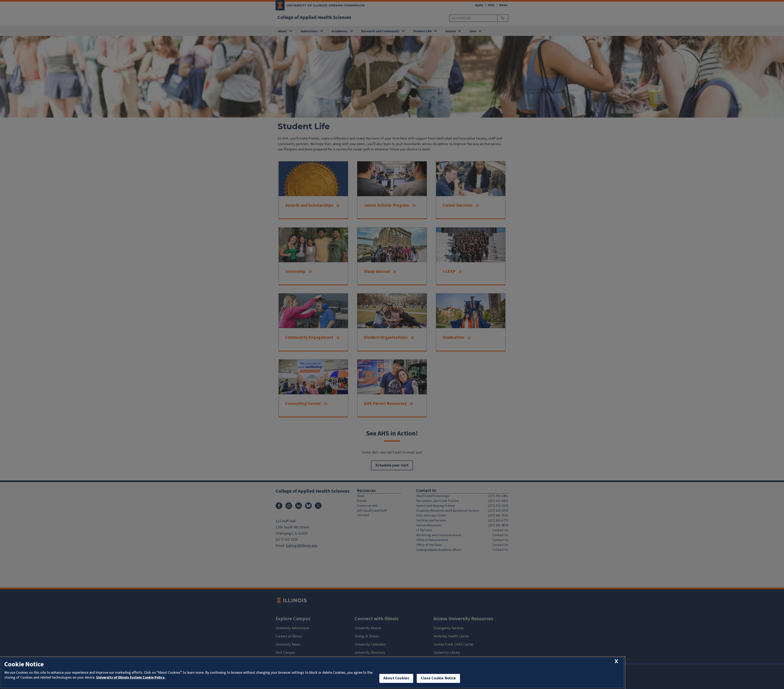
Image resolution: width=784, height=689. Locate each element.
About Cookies (396, 678)
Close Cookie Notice (438, 678)
